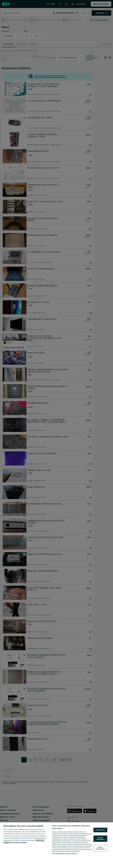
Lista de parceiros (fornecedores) (64, 853)
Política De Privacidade (18, 842)
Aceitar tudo (100, 830)
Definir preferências (100, 848)
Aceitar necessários (100, 838)
